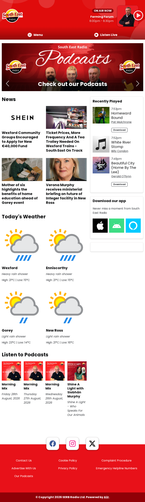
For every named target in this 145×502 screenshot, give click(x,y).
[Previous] (7, 84)
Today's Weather (24, 216)
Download (119, 129)
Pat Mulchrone (121, 122)
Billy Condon (119, 151)
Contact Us (24, 460)
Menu (38, 35)
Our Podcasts (23, 476)
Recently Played (107, 101)
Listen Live (108, 35)
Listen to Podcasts (25, 354)
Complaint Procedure (117, 460)
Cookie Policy (68, 460)
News (9, 99)
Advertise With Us (23, 468)
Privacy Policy (67, 468)
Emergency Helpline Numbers (116, 468)
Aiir (106, 497)
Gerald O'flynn (121, 176)
